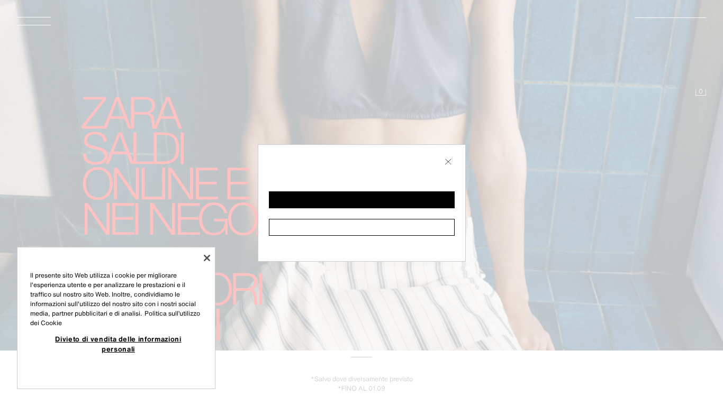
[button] (362, 199)
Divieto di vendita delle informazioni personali (118, 344)
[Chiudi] (207, 258)
